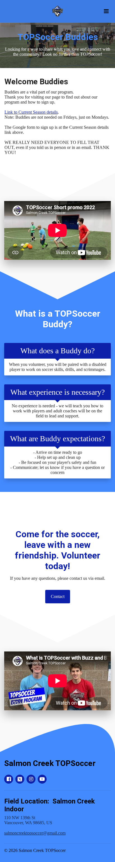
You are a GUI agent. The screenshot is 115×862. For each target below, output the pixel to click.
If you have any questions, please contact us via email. (57, 578)
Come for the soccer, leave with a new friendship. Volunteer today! (57, 550)
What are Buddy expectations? (57, 438)
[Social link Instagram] (31, 779)
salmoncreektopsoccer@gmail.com (35, 833)
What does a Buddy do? (57, 350)
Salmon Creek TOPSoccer (49, 763)
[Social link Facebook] (8, 779)
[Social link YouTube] (42, 779)
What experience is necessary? (57, 392)
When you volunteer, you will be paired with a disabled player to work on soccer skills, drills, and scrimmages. (57, 367)
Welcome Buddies (36, 81)
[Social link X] (19, 779)
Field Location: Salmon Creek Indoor (49, 805)
